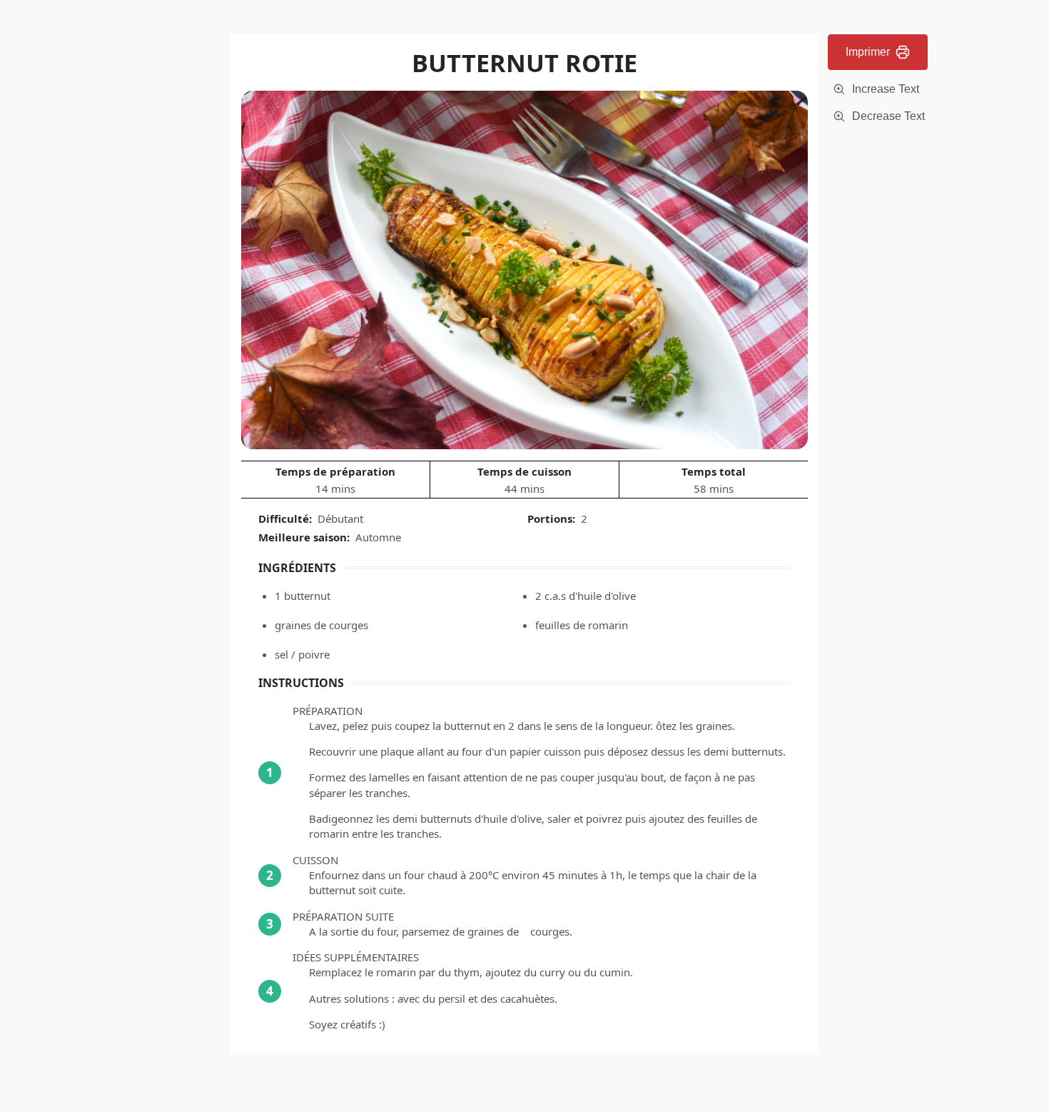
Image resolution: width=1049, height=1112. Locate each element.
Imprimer (868, 52)
